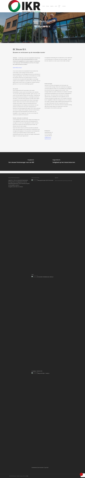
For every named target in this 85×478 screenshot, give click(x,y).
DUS (27, 476)
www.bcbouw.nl (48, 138)
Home (43, 6)
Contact (64, 6)
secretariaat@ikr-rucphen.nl (13, 185)
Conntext (21, 186)
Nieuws (47, 6)
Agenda (51, 6)
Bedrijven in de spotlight (42, 21)
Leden (56, 6)
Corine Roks (15, 186)
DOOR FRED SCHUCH (17, 67)
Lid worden (69, 6)
